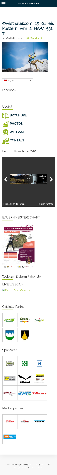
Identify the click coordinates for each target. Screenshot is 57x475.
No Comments (34, 38)
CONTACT (17, 140)
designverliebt (20, 467)
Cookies (43, 464)
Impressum (33, 464)
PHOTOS (16, 123)
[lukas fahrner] (36, 467)
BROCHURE (18, 115)
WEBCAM (16, 132)
